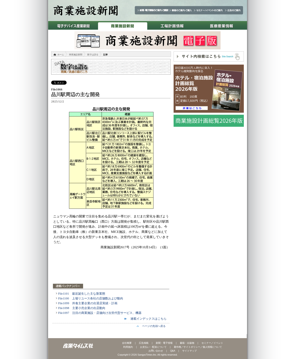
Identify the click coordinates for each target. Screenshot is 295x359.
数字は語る (92, 54)
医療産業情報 (221, 25)
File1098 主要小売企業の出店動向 (81, 308)
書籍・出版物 (187, 343)
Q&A (172, 350)
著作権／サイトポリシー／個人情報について (198, 347)
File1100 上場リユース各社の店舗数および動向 (90, 298)
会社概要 (127, 343)
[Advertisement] (111, 269)
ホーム (60, 54)
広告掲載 (144, 343)
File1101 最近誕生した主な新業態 (81, 293)
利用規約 (128, 347)
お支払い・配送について (153, 347)
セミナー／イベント (212, 343)
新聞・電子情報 (164, 343)
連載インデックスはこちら (147, 318)
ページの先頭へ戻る (152, 326)
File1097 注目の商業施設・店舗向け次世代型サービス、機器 (99, 312)
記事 (105, 54)
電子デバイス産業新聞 (73, 25)
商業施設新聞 (122, 25)
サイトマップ (189, 350)
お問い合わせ (156, 350)
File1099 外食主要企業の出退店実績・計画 (87, 303)
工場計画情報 (172, 25)
